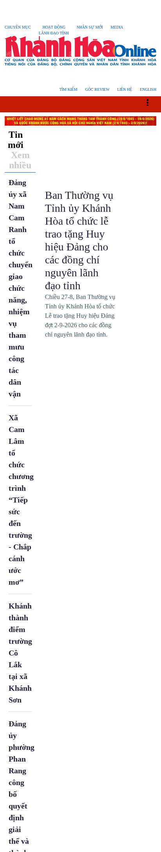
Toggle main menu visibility (151, 101)
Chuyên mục (18, 27)
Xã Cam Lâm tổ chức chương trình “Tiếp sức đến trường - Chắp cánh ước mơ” (21, 499)
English (148, 89)
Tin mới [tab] (15, 140)
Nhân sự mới (90, 27)
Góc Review (97, 89)
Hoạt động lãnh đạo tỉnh (54, 30)
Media (117, 27)
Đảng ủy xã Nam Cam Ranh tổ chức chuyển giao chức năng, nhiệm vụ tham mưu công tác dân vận (20, 288)
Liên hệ (124, 89)
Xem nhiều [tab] (20, 160)
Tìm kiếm (68, 89)
